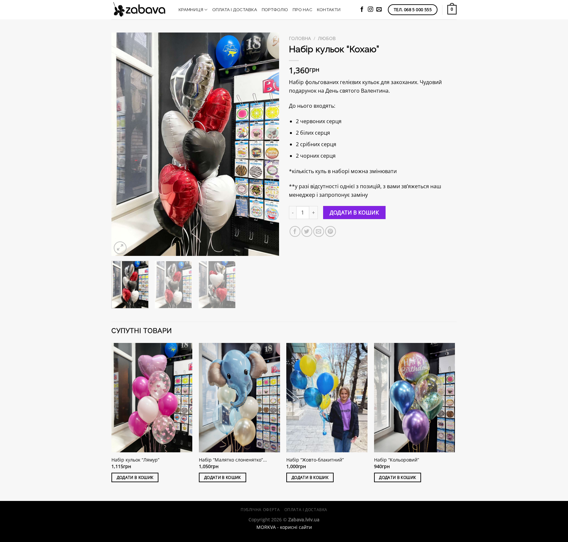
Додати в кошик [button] (135, 477)
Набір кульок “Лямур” (135, 460)
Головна (300, 38)
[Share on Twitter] (306, 231)
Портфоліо (275, 9)
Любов (327, 38)
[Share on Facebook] (295, 231)
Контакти (329, 9)
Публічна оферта (260, 509)
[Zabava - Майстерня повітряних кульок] (140, 9)
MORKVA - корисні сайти (284, 527)
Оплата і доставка (234, 9)
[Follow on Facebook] (362, 9)
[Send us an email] (379, 9)
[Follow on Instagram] (370, 9)
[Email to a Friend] (318, 231)
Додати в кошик (354, 212)
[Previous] (123, 144)
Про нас (302, 9)
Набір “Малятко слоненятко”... (233, 460)
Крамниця (190, 9)
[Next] (267, 144)
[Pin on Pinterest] (330, 231)
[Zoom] (120, 247)
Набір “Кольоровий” (396, 460)
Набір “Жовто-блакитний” (315, 460)
